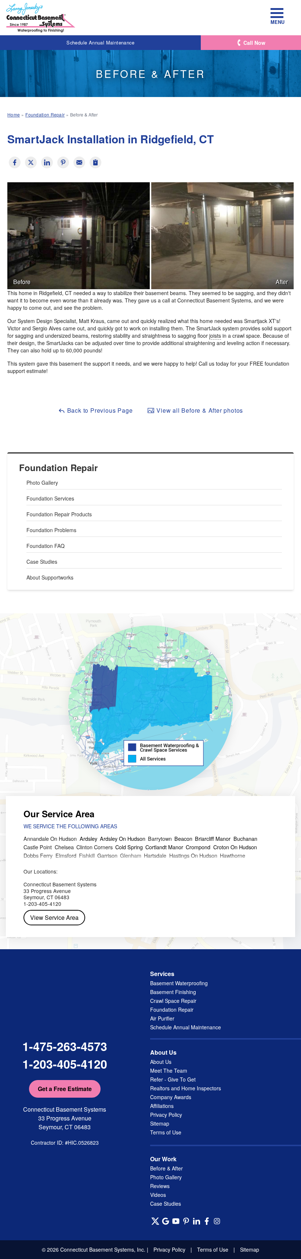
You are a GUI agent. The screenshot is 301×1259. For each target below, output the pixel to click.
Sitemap (159, 1123)
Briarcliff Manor (213, 838)
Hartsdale (155, 855)
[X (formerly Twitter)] (155, 1221)
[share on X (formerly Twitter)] (31, 162)
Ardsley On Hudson (122, 838)
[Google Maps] (165, 1221)
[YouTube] (175, 1221)
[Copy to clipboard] (95, 162)
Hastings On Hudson (193, 855)
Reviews (160, 1186)
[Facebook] (206, 1221)
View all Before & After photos (199, 410)
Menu (277, 22)
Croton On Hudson (235, 847)
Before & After (166, 1168)
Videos (158, 1194)
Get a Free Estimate (65, 1088)
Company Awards (170, 1097)
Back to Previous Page (99, 410)
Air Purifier (162, 1018)
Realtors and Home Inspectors (185, 1088)
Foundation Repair (58, 467)
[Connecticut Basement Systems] (41, 17)
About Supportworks (49, 577)
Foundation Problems (51, 530)
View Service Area (54, 917)
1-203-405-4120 (64, 1063)
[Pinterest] (186, 1221)
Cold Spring (129, 847)
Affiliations (162, 1105)
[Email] (79, 162)
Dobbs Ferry (37, 855)
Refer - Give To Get (173, 1079)
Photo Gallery (42, 482)
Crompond (198, 847)
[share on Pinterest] (63, 162)
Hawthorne (232, 855)
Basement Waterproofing (179, 983)
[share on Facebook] (15, 162)
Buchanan (245, 838)
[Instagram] (217, 1221)
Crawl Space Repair (173, 1000)
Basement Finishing (173, 992)
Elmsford (65, 855)
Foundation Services (50, 498)
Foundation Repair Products (59, 514)
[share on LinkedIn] (47, 162)
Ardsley (88, 838)
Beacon (183, 838)
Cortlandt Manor (164, 847)
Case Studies (41, 561)
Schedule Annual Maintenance (100, 42)
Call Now (254, 42)
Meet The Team (168, 1070)
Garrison (107, 855)
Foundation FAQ (45, 545)
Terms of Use (165, 1132)
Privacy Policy (166, 1114)
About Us (160, 1061)
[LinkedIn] (196, 1221)
